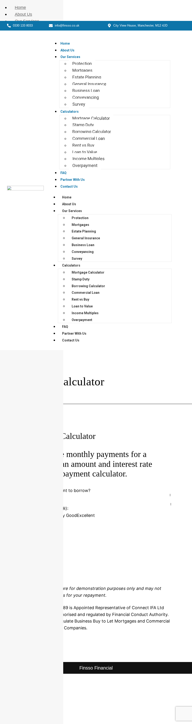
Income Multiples (88, 158)
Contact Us (69, 186)
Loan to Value (84, 152)
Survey (78, 104)
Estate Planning (86, 77)
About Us (67, 50)
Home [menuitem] (20, 7)
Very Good (66, 515)
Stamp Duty (83, 124)
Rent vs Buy (83, 145)
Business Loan (86, 90)
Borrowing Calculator (91, 131)
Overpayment (84, 165)
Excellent (86, 515)
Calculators (69, 111)
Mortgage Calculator (91, 118)
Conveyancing (85, 97)
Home (65, 43)
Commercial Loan (88, 138)
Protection (82, 63)
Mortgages (82, 70)
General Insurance (89, 83)
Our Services (70, 57)
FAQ (63, 173)
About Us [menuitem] (23, 14)
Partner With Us (72, 180)
